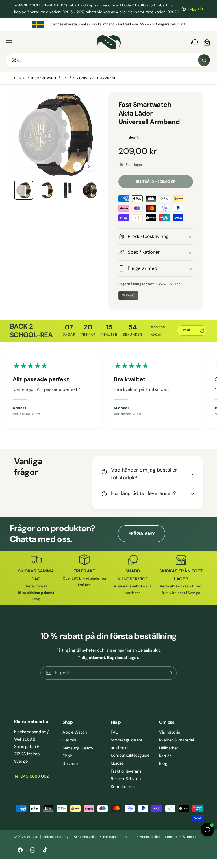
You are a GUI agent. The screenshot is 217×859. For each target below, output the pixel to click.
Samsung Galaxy (77, 747)
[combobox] (108, 60)
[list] (108, 24)
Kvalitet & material (176, 740)
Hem (17, 78)
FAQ (114, 732)
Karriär (165, 755)
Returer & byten (126, 778)
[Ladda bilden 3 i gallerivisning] (67, 190)
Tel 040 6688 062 (31, 776)
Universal (70, 763)
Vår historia (169, 732)
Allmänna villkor (86, 837)
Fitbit (67, 755)
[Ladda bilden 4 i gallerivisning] (89, 190)
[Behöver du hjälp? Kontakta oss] (194, 42)
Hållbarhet (168, 747)
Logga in (195, 8)
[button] (9, 42)
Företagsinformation (118, 837)
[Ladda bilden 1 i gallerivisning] (23, 190)
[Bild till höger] (88, 166)
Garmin (69, 740)
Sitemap (189, 837)
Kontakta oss (123, 786)
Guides (117, 763)
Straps (32, 837)
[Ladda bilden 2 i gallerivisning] (45, 190)
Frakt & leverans (126, 771)
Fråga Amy (141, 534)
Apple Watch (74, 732)
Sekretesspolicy (55, 837)
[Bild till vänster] (77, 166)
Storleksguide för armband (126, 743)
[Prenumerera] (170, 673)
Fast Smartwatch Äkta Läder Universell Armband (71, 78)
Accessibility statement (158, 837)
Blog (163, 763)
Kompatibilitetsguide (130, 755)
